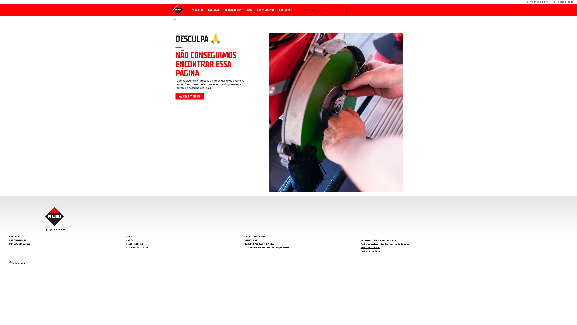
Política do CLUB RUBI (370, 247)
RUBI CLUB (214, 9)
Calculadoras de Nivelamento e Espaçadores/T (266, 247)
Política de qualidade (370, 251)
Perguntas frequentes (254, 236)
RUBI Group (14, 236)
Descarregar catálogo (137, 247)
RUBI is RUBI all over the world (258, 244)
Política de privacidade (385, 240)
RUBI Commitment (17, 240)
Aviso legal (365, 240)
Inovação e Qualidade (19, 244)
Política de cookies (369, 244)
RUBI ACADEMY (233, 9)
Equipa (129, 236)
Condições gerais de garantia (395, 244)
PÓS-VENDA (285, 9)
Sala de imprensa (134, 244)
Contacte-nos (265, 9)
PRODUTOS (197, 9)
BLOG (249, 9)
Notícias (130, 240)
